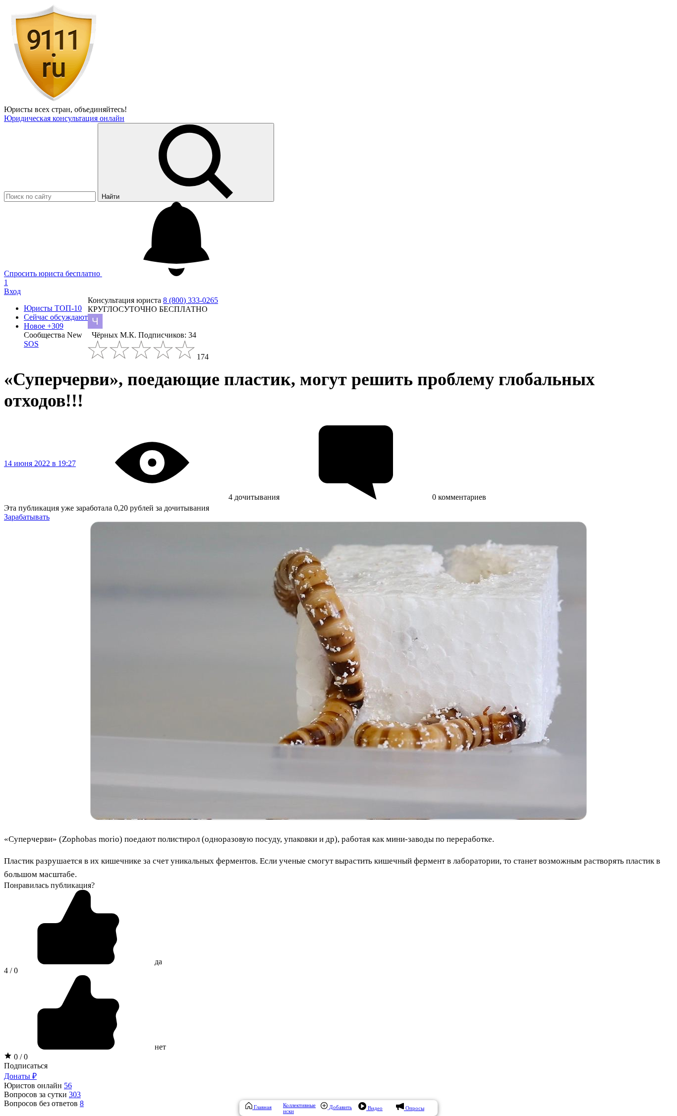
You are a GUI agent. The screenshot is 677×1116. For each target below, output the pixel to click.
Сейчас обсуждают (56, 317)
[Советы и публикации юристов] (53, 100)
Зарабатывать (27, 517)
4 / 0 (11, 970)
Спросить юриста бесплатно (53, 273)
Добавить (340, 1107)
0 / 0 (20, 1057)
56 (68, 1085)
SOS (31, 344)
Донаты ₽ (20, 1076)
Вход (12, 291)
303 (75, 1094)
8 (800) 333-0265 (190, 300)
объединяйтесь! (100, 109)
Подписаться (26, 1065)
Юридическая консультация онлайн (64, 118)
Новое (43, 326)
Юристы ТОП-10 (53, 308)
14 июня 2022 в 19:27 (40, 463)
